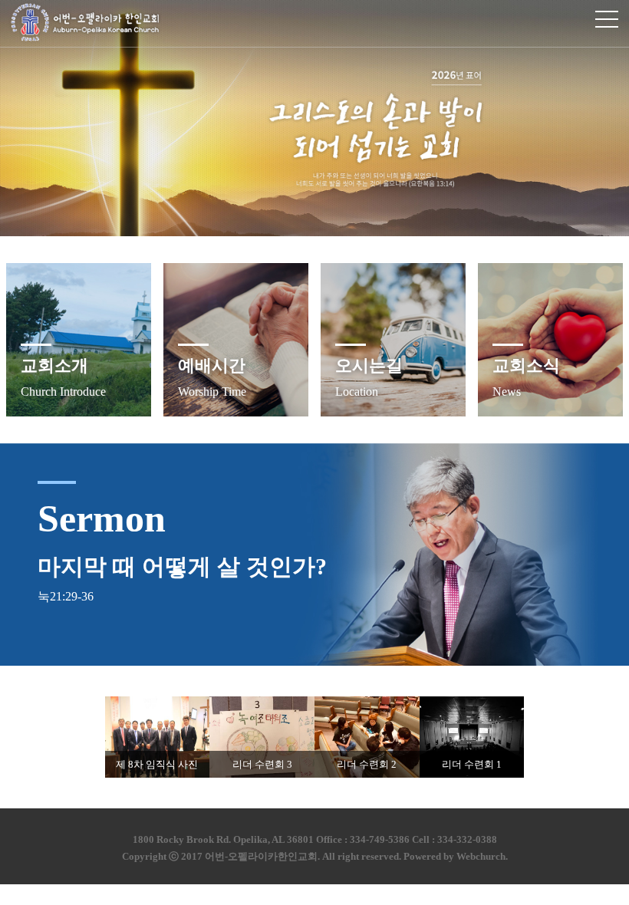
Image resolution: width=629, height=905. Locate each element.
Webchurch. (482, 856)
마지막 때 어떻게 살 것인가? (182, 566)
